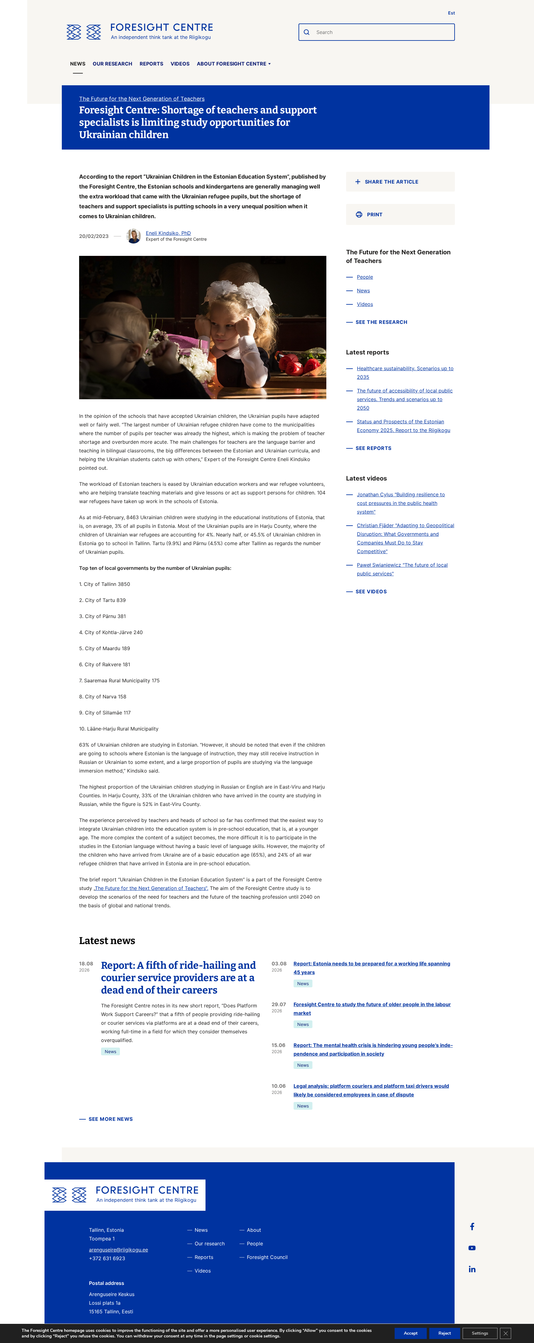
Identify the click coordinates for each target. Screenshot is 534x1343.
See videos (371, 591)
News (77, 64)
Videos (180, 64)
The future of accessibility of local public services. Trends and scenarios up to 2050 (405, 399)
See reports (374, 448)
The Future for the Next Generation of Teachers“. (151, 888)
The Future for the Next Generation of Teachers (142, 98)
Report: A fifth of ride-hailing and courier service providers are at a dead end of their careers (178, 978)
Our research (210, 1243)
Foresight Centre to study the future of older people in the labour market (372, 1008)
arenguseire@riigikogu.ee (118, 1250)
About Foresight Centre (231, 64)
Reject (445, 1333)
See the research (381, 322)
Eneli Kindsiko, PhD (168, 233)
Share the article (392, 182)
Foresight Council (267, 1257)
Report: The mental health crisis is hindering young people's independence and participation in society (373, 1049)
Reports (151, 64)
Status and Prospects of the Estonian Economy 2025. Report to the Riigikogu (403, 425)
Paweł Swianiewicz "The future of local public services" (402, 569)
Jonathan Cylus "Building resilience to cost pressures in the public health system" (401, 503)
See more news (111, 1119)
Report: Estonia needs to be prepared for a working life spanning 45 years (372, 967)
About (254, 1230)
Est (451, 12)
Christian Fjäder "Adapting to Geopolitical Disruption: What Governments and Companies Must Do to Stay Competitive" (405, 538)
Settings (480, 1333)
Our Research (112, 64)
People (365, 277)
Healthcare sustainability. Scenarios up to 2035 (405, 372)
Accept (410, 1333)
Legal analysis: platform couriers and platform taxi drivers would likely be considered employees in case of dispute (371, 1090)
